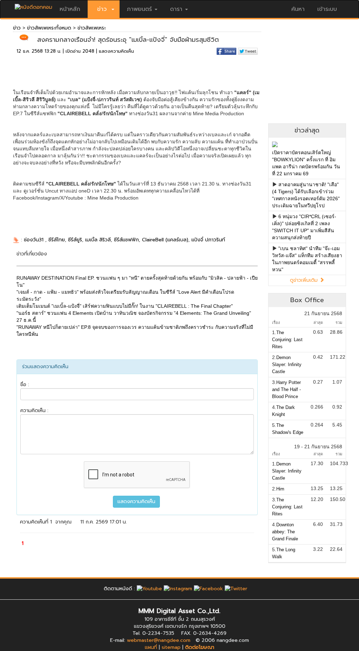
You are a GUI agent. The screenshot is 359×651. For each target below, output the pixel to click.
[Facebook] (208, 588)
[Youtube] (149, 588)
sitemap (171, 647)
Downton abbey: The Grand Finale (285, 531)
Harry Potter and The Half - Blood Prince (286, 389)
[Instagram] (178, 588)
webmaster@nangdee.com (158, 640)
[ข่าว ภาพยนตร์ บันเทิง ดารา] (33, 5)
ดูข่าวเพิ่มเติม (304, 280)
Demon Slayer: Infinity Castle (287, 364)
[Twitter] (236, 588)
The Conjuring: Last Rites (287, 339)
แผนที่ (151, 647)
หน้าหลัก (69, 9)
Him (280, 488)
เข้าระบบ (327, 9)
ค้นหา (298, 9)
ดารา (176, 9)
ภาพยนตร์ (139, 9)
